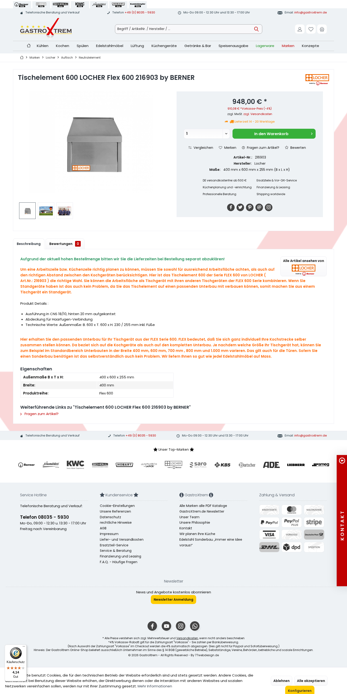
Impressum (109, 533)
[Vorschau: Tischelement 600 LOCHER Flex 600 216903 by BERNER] (27, 210)
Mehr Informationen (155, 686)
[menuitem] (322, 29)
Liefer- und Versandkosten (122, 539)
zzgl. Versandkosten (257, 114)
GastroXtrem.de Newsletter (201, 511)
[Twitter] (240, 207)
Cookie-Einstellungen (117, 505)
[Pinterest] (250, 207)
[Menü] (24, 647)
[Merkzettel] (311, 29)
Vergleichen (203, 147)
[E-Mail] (259, 207)
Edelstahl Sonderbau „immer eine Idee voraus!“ (210, 542)
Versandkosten (187, 638)
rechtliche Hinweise (116, 522)
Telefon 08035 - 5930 (44, 517)
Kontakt (185, 528)
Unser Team (189, 517)
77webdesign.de (207, 655)
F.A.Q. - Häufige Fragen (118, 562)
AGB (103, 528)
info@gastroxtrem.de (310, 12)
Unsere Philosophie (194, 522)
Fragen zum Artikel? (262, 147)
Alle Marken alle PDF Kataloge (203, 505)
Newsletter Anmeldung (173, 599)
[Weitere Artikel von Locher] (317, 79)
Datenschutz (110, 517)
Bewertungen (64, 243)
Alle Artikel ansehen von (303, 260)
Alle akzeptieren (311, 680)
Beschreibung (29, 243)
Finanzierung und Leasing (120, 556)
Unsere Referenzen (115, 511)
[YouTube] (166, 626)
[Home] (29, 46)
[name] (26, 465)
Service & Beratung (115, 550)
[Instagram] (268, 207)
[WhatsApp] (194, 626)
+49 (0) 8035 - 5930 (140, 12)
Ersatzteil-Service (114, 545)
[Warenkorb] (322, 29)
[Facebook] (231, 207)
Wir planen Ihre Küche (197, 533)
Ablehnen (281, 680)
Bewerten (297, 147)
